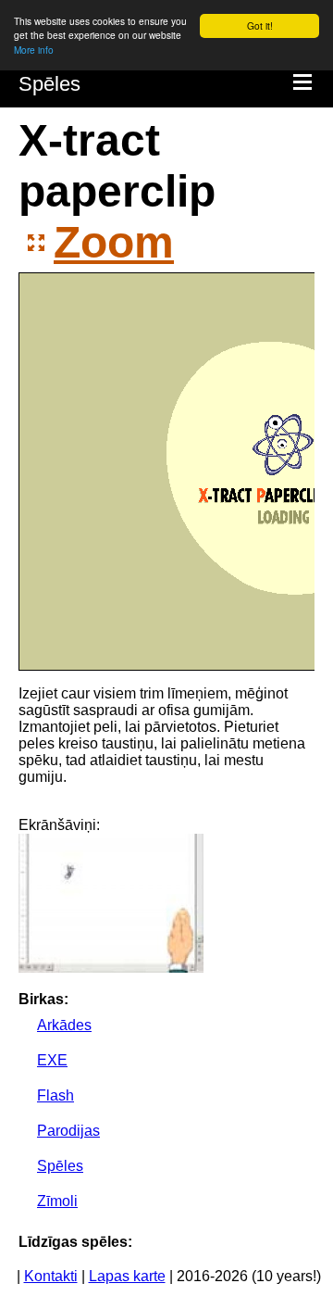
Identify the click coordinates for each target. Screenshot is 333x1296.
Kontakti (51, 1276)
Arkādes (64, 1025)
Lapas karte (127, 1276)
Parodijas (68, 1131)
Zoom (114, 242)
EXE (52, 1060)
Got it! (260, 25)
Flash (55, 1095)
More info (34, 50)
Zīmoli (57, 1201)
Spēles (49, 83)
